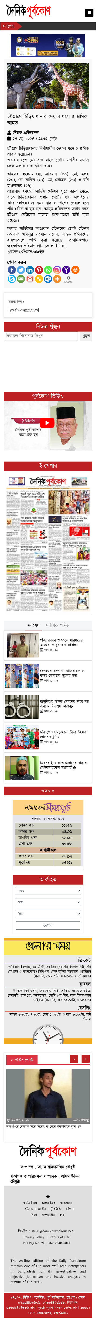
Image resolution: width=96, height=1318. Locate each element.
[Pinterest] (39, 270)
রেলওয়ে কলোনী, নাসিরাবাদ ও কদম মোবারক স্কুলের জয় (62, 673)
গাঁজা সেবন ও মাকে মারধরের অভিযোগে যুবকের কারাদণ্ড (61, 643)
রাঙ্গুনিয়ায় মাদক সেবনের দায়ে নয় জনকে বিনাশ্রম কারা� (64, 704)
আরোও (46, 790)
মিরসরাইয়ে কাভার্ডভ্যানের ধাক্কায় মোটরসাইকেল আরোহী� (63, 765)
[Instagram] (57, 270)
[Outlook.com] (48, 279)
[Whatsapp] (48, 270)
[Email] (21, 279)
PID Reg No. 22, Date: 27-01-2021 (46, 1243)
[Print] (75, 270)
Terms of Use (60, 1237)
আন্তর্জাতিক (48, 1203)
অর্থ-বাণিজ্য (30, 1203)
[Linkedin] (30, 270)
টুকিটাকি (56, 1209)
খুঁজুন (86, 336)
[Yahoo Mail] (66, 270)
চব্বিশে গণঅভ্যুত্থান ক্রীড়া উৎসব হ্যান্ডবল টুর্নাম (63, 735)
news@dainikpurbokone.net (52, 1231)
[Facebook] (12, 270)
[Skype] (12, 279)
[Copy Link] (39, 279)
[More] (57, 279)
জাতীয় (42, 1209)
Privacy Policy (34, 1237)
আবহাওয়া (66, 1203)
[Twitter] (21, 270)
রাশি (68, 1209)
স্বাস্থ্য (62, 1215)
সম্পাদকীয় (48, 1215)
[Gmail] (30, 279)
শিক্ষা (34, 1215)
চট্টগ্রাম (29, 1209)
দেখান (48, 925)
